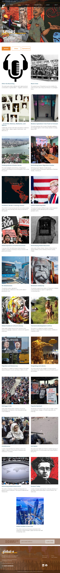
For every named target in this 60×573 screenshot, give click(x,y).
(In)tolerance (6, 446)
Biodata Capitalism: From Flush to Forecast (44, 124)
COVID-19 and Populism (38, 205)
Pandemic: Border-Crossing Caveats (13, 205)
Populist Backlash (36, 406)
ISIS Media (34, 446)
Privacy (52, 555)
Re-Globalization (7, 285)
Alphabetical (26, 48)
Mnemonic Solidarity (37, 285)
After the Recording (8, 83)
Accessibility (44, 557)
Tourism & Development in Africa (41, 326)
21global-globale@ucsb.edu (7, 563)
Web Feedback (54, 557)
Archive (27, 5)
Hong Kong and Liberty (38, 366)
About (56, 5)
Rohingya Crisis (7, 406)
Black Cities (34, 83)
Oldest (16, 48)
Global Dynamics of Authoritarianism (13, 245)
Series (19, 5)
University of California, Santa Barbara (9, 1)
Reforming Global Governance (11, 486)
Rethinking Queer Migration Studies (42, 165)
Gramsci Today (35, 486)
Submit (48, 5)
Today (11, 5)
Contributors (37, 5)
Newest (6, 48)
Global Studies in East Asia (24, 526)
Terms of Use (45, 555)
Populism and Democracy (10, 366)
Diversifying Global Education (40, 245)
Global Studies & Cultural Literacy (12, 326)
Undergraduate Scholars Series (12, 165)
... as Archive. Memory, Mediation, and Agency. (14, 124)
